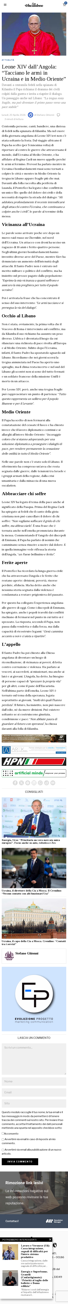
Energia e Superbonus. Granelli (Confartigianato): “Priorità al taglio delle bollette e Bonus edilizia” (34, 1278)
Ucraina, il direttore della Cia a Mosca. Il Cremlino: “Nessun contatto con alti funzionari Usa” (32, 892)
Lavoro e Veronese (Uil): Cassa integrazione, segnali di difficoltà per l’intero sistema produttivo (35, 1251)
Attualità (8, 60)
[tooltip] (15, 782)
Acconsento (11, 1133)
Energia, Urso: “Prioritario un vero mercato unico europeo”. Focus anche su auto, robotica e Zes (31, 841)
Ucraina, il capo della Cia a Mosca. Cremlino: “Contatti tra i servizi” (34, 943)
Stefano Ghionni (45, 115)
